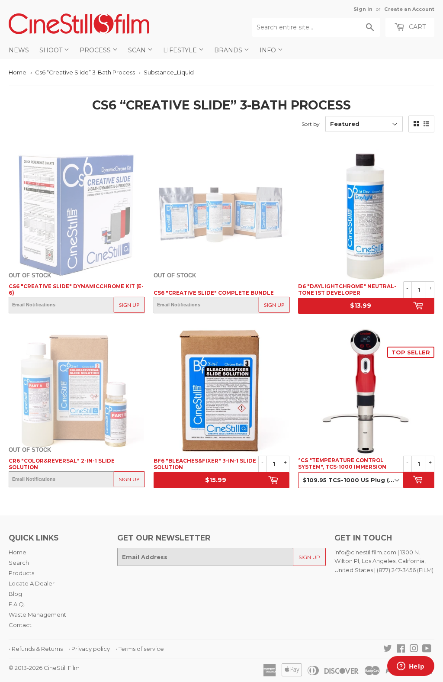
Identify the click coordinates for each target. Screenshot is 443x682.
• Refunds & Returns (36, 648)
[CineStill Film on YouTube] (426, 649)
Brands (229, 50)
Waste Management (37, 614)
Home (17, 72)
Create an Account (409, 9)
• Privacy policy (89, 648)
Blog (15, 593)
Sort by (311, 124)
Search (19, 562)
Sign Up (129, 305)
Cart (416, 27)
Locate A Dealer (32, 583)
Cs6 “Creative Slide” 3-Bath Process (85, 72)
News (19, 50)
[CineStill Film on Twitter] (387, 649)
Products (21, 572)
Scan (138, 50)
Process (96, 50)
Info (269, 50)
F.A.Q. (17, 604)
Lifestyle (181, 50)
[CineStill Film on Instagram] (414, 649)
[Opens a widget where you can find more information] (410, 667)
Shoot (51, 50)
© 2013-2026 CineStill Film (44, 667)
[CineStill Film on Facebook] (400, 649)
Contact (20, 624)
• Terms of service (140, 648)
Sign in (362, 9)
